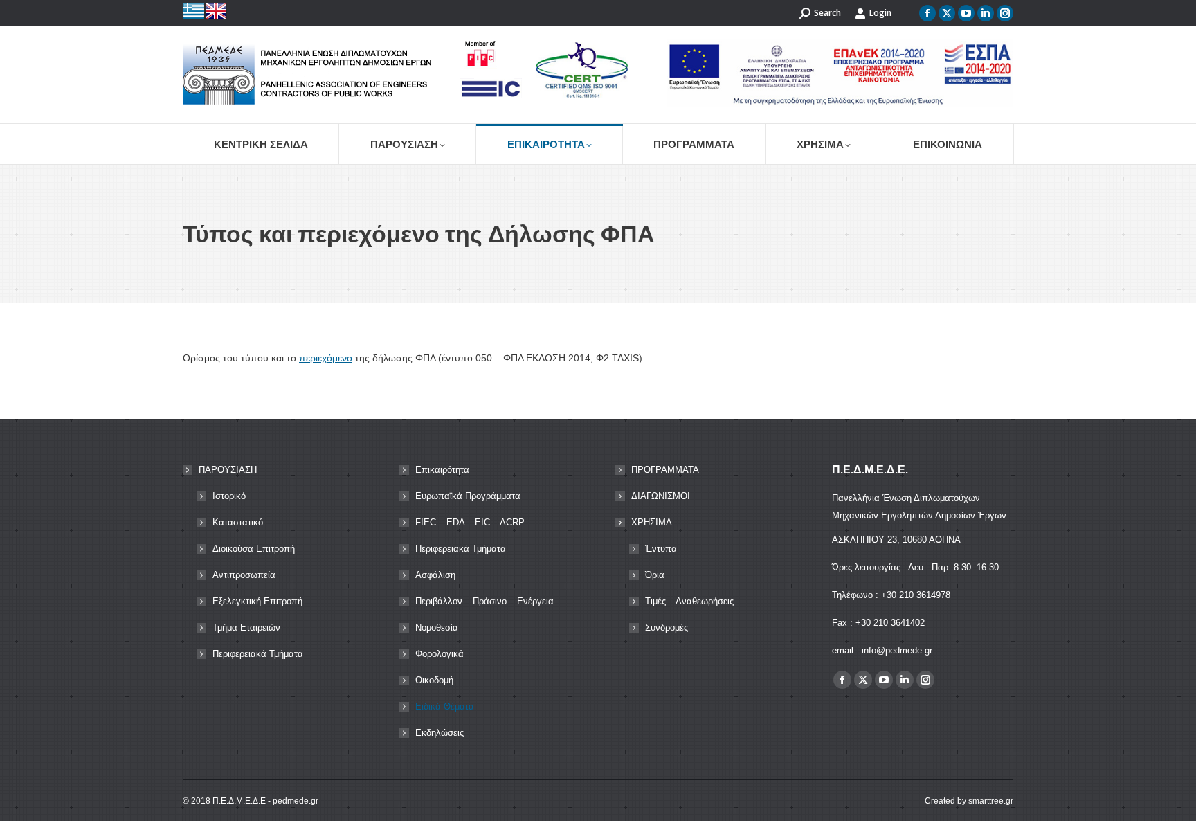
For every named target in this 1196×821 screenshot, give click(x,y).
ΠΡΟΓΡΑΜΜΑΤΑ (665, 469)
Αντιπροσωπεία (243, 575)
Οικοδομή (434, 680)
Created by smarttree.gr (969, 801)
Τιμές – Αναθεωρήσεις (689, 601)
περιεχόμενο (325, 357)
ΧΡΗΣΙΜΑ (651, 522)
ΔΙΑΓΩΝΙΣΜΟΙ (660, 496)
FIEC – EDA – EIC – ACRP (470, 522)
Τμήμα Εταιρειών (246, 627)
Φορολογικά (439, 654)
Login (880, 13)
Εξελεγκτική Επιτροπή (257, 601)
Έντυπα (661, 548)
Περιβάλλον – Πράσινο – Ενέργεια (484, 601)
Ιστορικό (229, 496)
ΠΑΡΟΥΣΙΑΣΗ (228, 469)
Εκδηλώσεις (439, 733)
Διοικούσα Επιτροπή (253, 548)
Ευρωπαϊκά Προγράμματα (467, 496)
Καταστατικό (237, 522)
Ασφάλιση (435, 575)
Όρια (654, 575)
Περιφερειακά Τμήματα (257, 654)
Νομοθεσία (436, 627)
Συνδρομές (666, 627)
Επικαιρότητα (442, 469)
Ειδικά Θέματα (444, 706)
